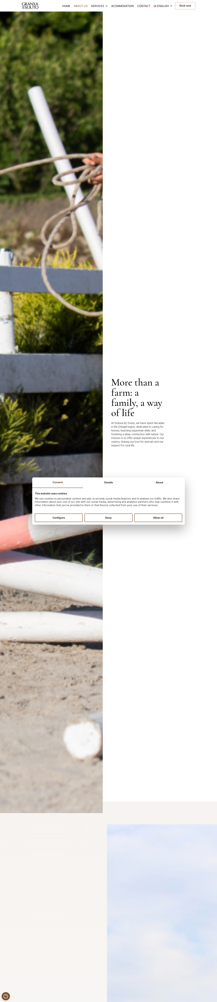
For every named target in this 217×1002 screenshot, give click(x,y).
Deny (108, 517)
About (159, 482)
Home (66, 6)
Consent (58, 482)
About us (81, 6)
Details (108, 482)
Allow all (158, 517)
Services (97, 6)
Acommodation (122, 6)
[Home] (30, 5)
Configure (59, 517)
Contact (143, 6)
